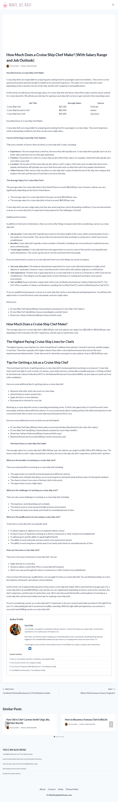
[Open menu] (113, 4)
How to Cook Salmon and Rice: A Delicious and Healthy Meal (32, 659)
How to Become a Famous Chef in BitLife (86, 719)
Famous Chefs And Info (29, 66)
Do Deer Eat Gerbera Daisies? (12, 773)
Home (60, 789)
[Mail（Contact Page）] (30, 648)
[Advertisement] (59, 31)
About (43, 789)
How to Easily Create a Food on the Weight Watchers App (20, 764)
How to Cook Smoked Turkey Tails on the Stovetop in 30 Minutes (22, 759)
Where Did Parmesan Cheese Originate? (98, 691)
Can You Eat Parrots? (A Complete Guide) (26, 663)
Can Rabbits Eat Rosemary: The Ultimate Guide (28, 670)
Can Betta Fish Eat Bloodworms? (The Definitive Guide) (26, 691)
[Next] (111, 724)
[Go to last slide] (7, 724)
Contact (52, 789)
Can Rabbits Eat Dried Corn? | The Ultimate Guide (18, 754)
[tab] (54, 736)
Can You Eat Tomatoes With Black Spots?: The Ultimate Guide (33, 666)
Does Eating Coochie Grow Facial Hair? (14, 769)
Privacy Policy (72, 789)
